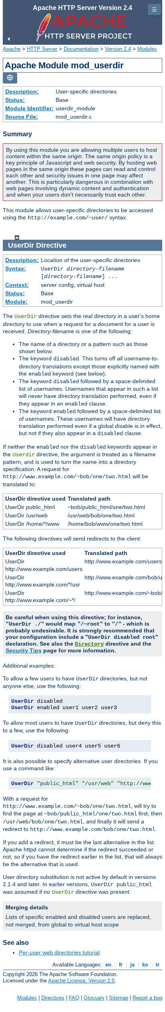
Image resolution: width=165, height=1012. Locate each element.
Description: (22, 91)
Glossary (94, 998)
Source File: (21, 116)
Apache (11, 49)
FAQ (74, 998)
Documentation (81, 49)
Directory (89, 644)
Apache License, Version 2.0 (81, 981)
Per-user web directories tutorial (59, 952)
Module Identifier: (29, 108)
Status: (15, 100)
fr (120, 965)
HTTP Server (42, 49)
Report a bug (147, 998)
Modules (147, 49)
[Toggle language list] (10, 78)
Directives (52, 998)
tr (157, 965)
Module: (16, 301)
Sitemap (118, 998)
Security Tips (24, 650)
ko (145, 965)
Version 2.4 (118, 49)
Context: (17, 285)
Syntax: (15, 268)
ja (132, 965)
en (108, 965)
